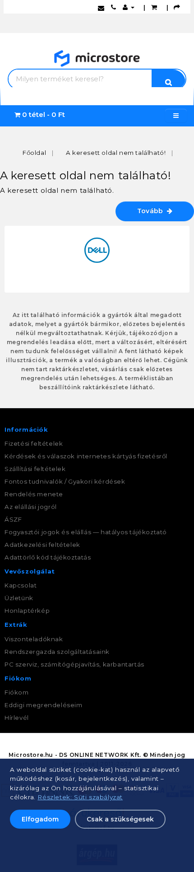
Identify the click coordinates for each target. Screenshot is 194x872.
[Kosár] (154, 7)
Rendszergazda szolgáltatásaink (57, 651)
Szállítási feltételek (35, 468)
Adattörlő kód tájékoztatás (48, 557)
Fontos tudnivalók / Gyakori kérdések (65, 481)
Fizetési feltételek (34, 443)
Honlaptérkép (27, 610)
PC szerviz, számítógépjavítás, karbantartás (74, 664)
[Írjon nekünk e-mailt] (101, 7)
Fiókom (17, 692)
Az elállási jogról (31, 506)
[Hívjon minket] (113, 7)
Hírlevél (17, 717)
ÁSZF (13, 519)
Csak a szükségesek (120, 819)
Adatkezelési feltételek (42, 544)
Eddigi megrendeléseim (44, 705)
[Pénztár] (177, 7)
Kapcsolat (21, 585)
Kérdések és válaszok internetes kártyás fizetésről (86, 456)
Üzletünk (19, 598)
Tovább (152, 211)
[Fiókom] (128, 7)
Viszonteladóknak (34, 639)
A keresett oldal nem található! (116, 152)
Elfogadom (40, 819)
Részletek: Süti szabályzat (80, 797)
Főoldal (34, 152)
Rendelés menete (34, 494)
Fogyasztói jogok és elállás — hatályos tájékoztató (86, 532)
